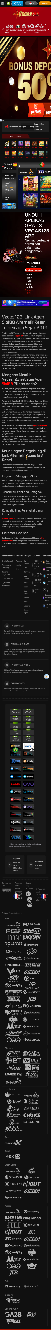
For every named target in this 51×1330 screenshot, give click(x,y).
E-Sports (27, 606)
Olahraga (18, 30)
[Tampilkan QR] (41, 561)
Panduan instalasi (33, 270)
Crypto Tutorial (7, 561)
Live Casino (24, 31)
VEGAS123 (37, 574)
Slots (12, 30)
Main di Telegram (18, 3)
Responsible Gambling (6, 566)
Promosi (19, 561)
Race (28, 30)
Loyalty (18, 565)
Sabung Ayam (26, 611)
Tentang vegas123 (6, 573)
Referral (18, 569)
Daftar (45, 3)
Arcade (41, 30)
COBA (32, 181)
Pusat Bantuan (7, 579)
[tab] (27, 171)
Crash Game (36, 31)
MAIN (21, 143)
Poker (26, 602)
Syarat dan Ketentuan (6, 584)
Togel (32, 30)
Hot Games (7, 31)
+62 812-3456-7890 (36, 565)
